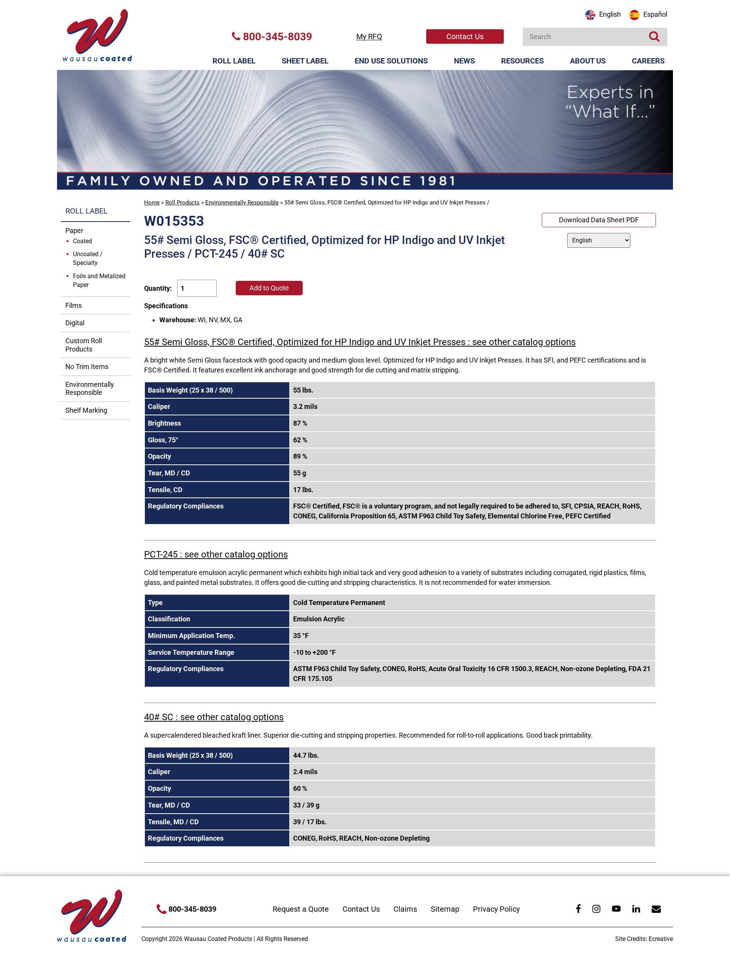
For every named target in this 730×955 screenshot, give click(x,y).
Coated (82, 241)
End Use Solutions (391, 60)
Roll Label (234, 60)
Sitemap (445, 909)
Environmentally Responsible (242, 202)
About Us (588, 60)
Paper (74, 230)
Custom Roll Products (83, 345)
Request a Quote (301, 909)
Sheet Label (305, 60)
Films (73, 305)
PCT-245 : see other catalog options (216, 554)
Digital (74, 323)
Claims (405, 909)
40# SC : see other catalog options (214, 717)
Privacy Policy (496, 909)
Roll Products (182, 202)
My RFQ (369, 36)
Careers (648, 60)
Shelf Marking (86, 410)
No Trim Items (86, 367)
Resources (522, 60)
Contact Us (465, 36)
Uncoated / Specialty (88, 258)
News (464, 60)
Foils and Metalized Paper (99, 280)
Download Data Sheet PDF (599, 220)
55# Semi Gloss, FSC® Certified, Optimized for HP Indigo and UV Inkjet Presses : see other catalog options (360, 342)
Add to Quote (269, 288)
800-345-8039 (276, 36)
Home (152, 202)
